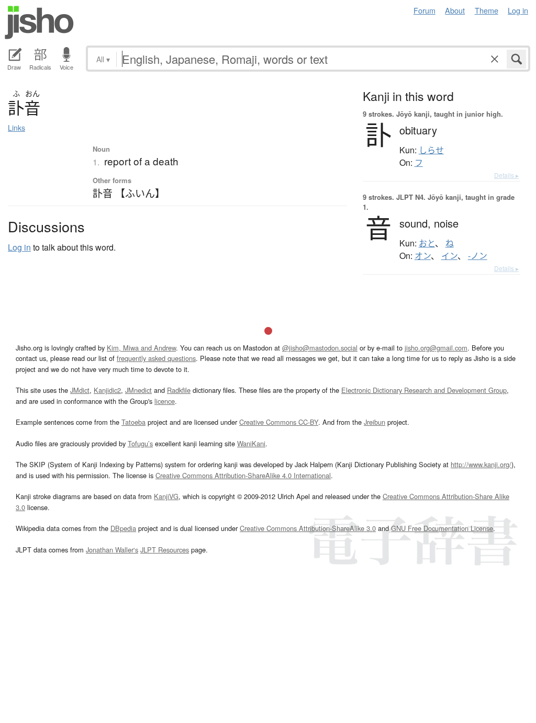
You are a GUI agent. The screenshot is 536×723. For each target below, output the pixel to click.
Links (16, 127)
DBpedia (123, 528)
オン (423, 256)
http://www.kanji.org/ (481, 464)
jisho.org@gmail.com (436, 348)
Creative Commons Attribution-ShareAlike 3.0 (308, 528)
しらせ (431, 150)
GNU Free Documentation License (442, 528)
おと (427, 243)
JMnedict (138, 390)
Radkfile (179, 390)
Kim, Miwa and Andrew (141, 348)
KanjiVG (166, 496)
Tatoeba (133, 422)
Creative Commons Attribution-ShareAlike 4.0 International (243, 475)
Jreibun (374, 422)
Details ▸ (506, 175)
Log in (518, 10)
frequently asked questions (156, 358)
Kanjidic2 (107, 390)
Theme (486, 10)
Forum (425, 10)
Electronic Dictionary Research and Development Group (424, 390)
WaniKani (251, 443)
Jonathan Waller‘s (112, 550)
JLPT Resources (164, 550)
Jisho (39, 22)
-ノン (477, 256)
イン (449, 256)
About (455, 10)
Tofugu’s (140, 443)
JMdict (80, 390)
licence (164, 401)
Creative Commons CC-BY (278, 422)
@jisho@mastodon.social (320, 348)
